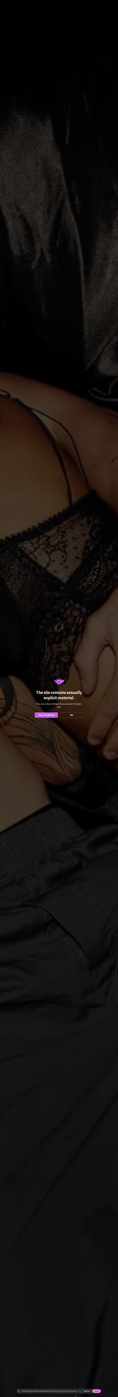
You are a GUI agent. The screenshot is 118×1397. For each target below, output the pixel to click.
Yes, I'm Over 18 (46, 715)
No (71, 715)
